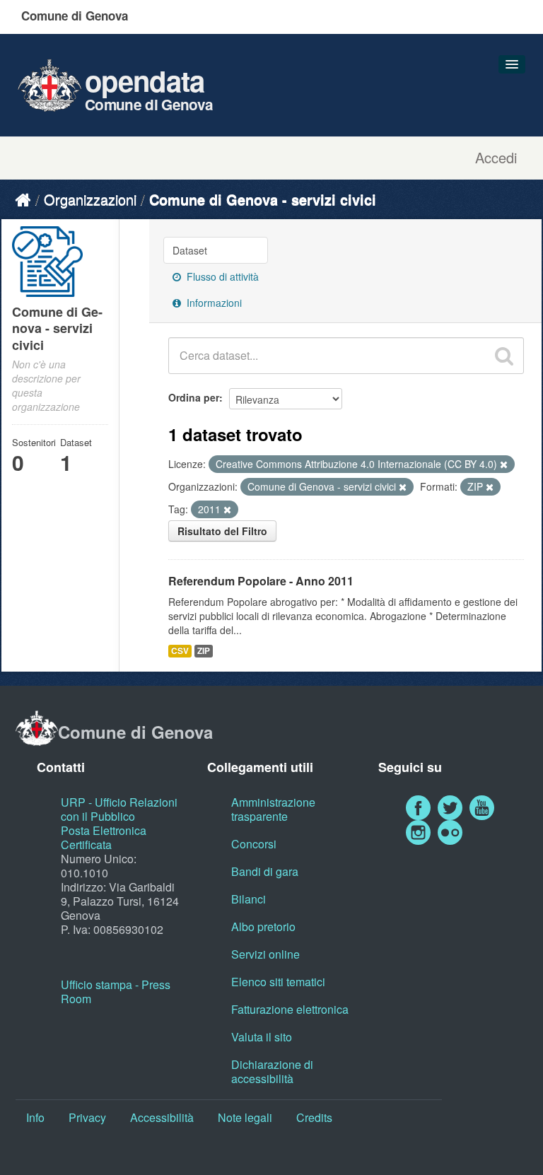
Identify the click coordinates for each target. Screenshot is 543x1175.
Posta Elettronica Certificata (103, 837)
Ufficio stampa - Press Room (115, 991)
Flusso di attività (221, 276)
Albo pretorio (263, 926)
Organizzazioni (90, 199)
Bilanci (248, 899)
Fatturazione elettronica (290, 1009)
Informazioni (213, 303)
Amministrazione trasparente (273, 809)
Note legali (245, 1117)
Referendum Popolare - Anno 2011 (261, 581)
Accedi (496, 158)
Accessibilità (162, 1117)
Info (35, 1117)
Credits (314, 1117)
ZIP (203, 651)
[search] (504, 355)
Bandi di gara (264, 871)
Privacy (87, 1117)
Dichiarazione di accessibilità (272, 1071)
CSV (180, 651)
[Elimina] (504, 464)
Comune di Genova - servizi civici (262, 199)
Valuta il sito (261, 1037)
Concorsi (253, 844)
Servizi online (265, 954)
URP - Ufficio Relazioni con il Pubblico (119, 809)
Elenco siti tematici (278, 982)
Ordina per (193, 397)
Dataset (190, 250)
